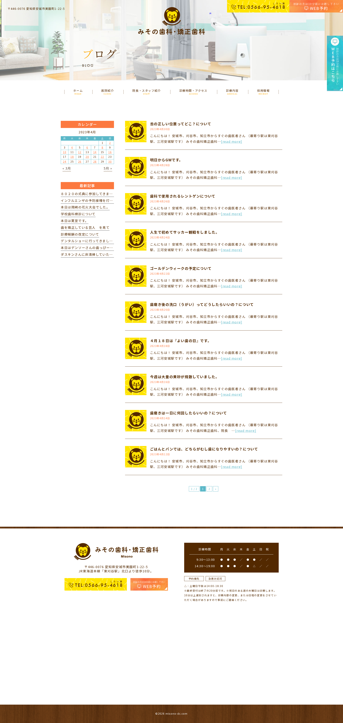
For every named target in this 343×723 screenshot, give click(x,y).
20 (87, 156)
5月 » (108, 168)
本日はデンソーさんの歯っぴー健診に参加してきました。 (106, 247)
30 (110, 161)
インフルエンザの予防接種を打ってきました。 (97, 200)
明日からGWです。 (166, 159)
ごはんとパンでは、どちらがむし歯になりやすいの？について (204, 449)
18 (72, 156)
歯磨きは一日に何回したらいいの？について (188, 412)
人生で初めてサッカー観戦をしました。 (185, 232)
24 (64, 161)
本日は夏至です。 (74, 220)
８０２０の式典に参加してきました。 (90, 193)
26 (79, 161)
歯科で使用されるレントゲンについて (182, 196)
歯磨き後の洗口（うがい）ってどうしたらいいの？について (202, 304)
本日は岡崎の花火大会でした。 (85, 207)
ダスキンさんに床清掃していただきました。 (95, 254)
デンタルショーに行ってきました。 (88, 240)
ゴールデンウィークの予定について (181, 268)
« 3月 (67, 168)
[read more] (231, 141)
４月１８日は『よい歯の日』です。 (181, 340)
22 (102, 156)
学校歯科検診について (78, 213)
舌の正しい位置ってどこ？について (180, 123)
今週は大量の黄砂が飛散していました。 (184, 376)
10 (64, 152)
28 (95, 161)
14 (95, 152)
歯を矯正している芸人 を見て (85, 227)
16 (110, 152)
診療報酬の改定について (80, 234)
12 (79, 152)
